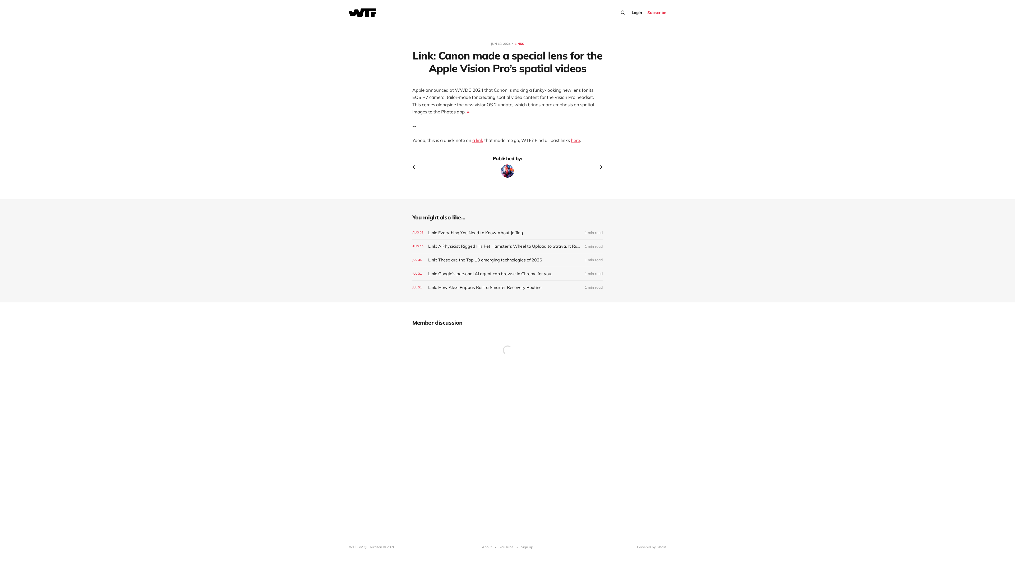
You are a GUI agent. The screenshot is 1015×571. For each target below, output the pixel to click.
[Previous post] (416, 167)
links (519, 44)
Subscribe (656, 12)
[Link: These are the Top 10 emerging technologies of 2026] (507, 260)
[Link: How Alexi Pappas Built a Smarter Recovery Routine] (507, 287)
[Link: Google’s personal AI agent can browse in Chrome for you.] (507, 273)
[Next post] (599, 167)
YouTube (506, 547)
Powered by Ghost (651, 547)
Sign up (527, 547)
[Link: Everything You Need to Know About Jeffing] (507, 233)
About (487, 547)
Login (637, 12)
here (575, 140)
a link (477, 140)
